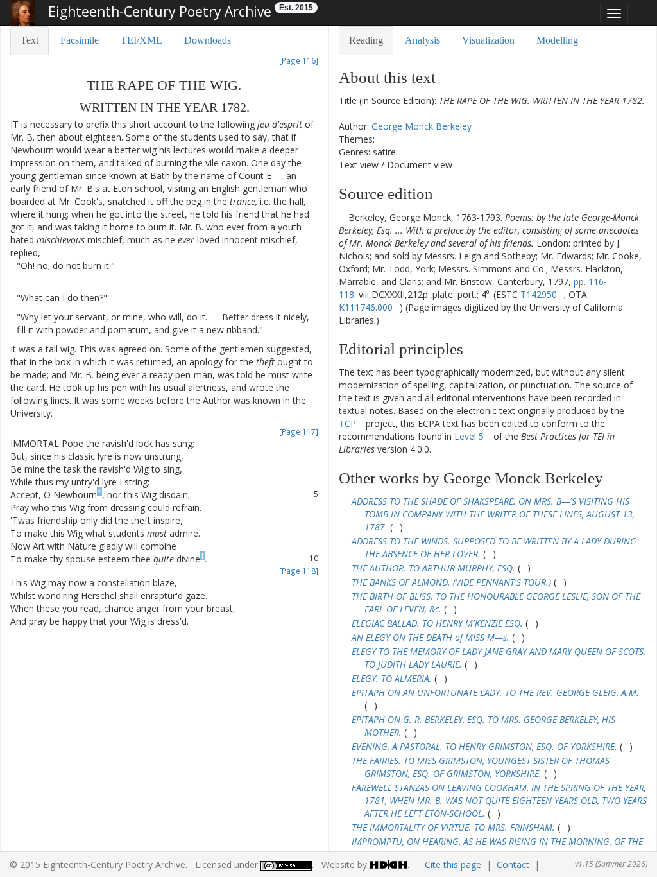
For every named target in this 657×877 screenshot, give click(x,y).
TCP (347, 423)
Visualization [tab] (488, 40)
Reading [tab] (366, 40)
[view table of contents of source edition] (342, 217)
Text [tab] (29, 40)
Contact (513, 864)
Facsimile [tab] (79, 40)
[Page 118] (298, 571)
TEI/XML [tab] (141, 40)
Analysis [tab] (422, 40)
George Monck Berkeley (421, 126)
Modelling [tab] (557, 40)
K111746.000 (366, 307)
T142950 (538, 294)
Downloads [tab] (207, 40)
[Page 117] (298, 431)
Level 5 (469, 436)
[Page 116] (298, 60)
